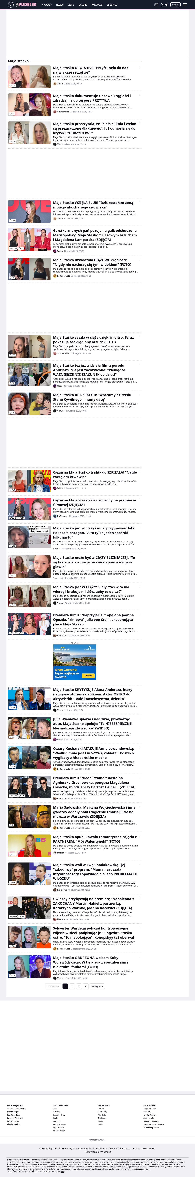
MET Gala (102, 1115)
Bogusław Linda (149, 1108)
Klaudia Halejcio (13, 1124)
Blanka (55, 1118)
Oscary (101, 1108)
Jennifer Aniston (149, 1115)
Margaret (56, 1121)
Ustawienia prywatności (97, 1151)
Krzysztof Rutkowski (15, 1118)
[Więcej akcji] (139, 67)
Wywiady (47, 4)
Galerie (83, 4)
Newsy (59, 4)
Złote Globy (102, 1112)
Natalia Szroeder (59, 1124)
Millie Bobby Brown (151, 1127)
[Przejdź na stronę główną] (11, 6)
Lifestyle (112, 4)
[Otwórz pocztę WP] (156, 4)
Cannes (101, 1121)
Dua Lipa (56, 1112)
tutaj (62, 1171)
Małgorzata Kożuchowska (153, 1124)
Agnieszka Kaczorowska (16, 1108)
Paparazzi (97, 4)
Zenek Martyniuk (59, 1115)
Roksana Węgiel (59, 1130)
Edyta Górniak (58, 1127)
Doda (55, 1108)
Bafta (100, 1124)
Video (71, 4)
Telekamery (102, 1118)
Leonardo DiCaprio (150, 1121)
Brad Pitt (146, 1112)
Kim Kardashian (13, 1115)
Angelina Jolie (148, 1118)
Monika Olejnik (13, 1112)
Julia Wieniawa (13, 1121)
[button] (164, 4)
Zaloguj (175, 4)
